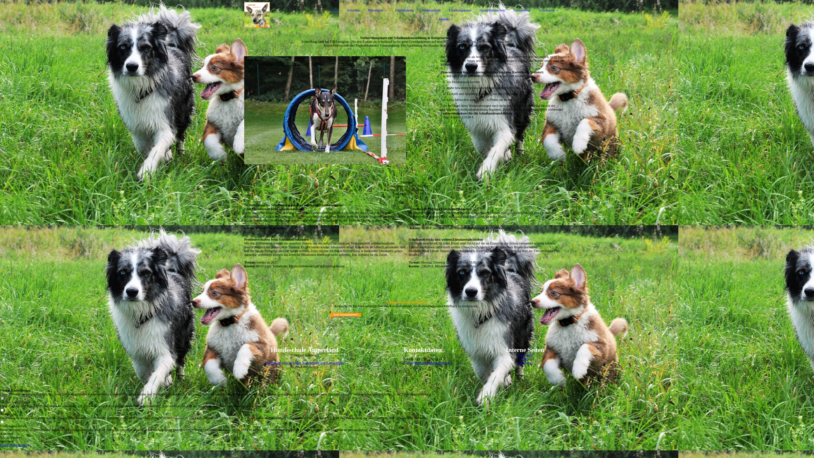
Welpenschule (431, 10)
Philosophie (375, 10)
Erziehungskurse (460, 10)
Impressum (525, 355)
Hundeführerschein (492, 10)
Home (334, 10)
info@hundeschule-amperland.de (428, 363)
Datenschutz (525, 363)
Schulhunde (547, 10)
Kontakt (444, 19)
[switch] (2, 398)
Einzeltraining (404, 10)
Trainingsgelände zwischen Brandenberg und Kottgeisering (304, 363)
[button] (216, 434)
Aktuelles (353, 10)
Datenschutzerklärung (14, 445)
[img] (281, 15)
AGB (525, 359)
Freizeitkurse (522, 10)
